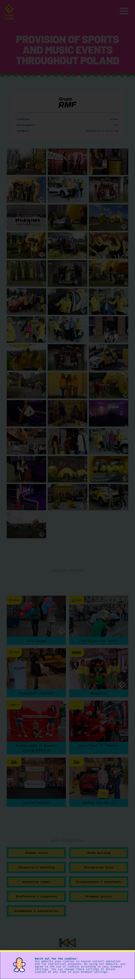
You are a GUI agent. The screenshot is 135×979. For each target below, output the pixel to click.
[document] (67, 489)
